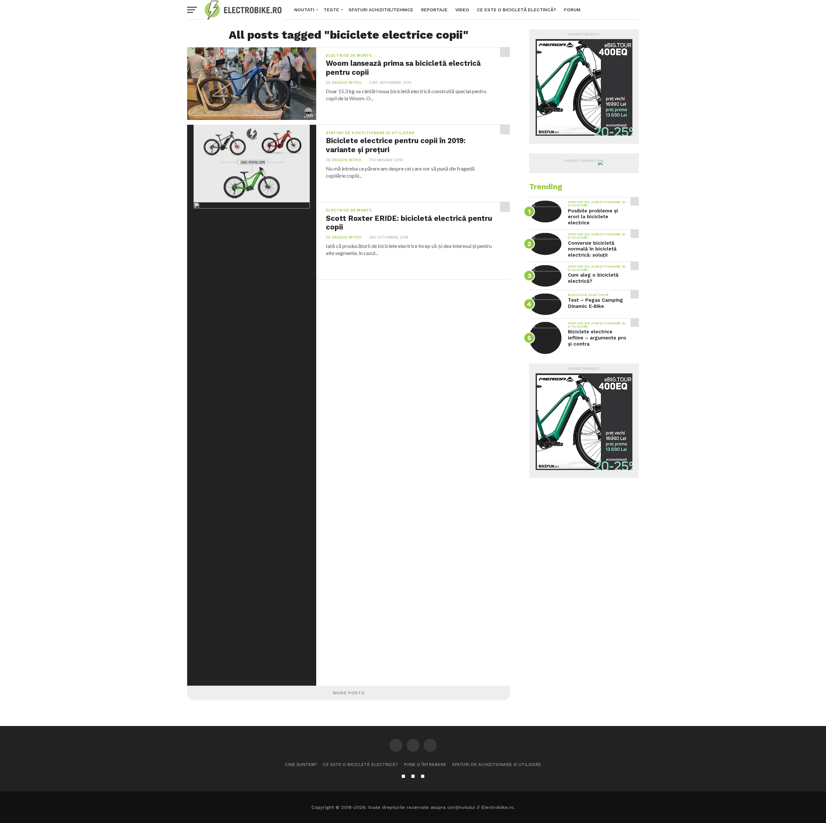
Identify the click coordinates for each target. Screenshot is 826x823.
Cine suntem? (301, 764)
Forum (572, 9)
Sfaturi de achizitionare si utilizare (496, 764)
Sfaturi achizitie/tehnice (380, 9)
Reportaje (434, 9)
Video (462, 9)
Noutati (304, 9)
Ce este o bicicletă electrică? (516, 9)
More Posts (349, 692)
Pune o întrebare (425, 764)
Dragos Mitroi (346, 83)
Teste (331, 9)
